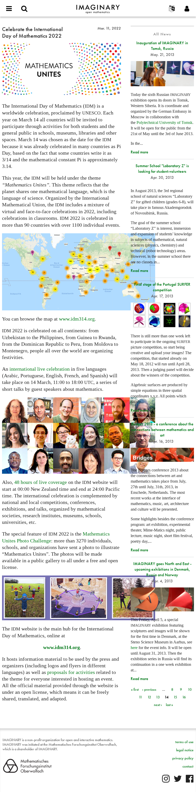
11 (140, 697)
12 (149, 697)
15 (175, 697)
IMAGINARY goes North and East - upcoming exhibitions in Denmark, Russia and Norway (162, 569)
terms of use (184, 742)
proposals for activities (71, 672)
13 (158, 697)
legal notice (184, 750)
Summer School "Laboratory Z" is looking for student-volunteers (162, 168)
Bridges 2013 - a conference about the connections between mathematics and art (162, 429)
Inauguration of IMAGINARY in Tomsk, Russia (162, 45)
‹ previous (149, 689)
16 (184, 697)
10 (190, 689)
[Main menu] (9, 9)
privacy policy (182, 758)
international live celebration (39, 369)
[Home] (98, 7)
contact (187, 766)
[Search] (24, 9)
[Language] (171, 9)
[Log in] (187, 9)
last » (169, 704)
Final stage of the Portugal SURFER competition (162, 287)
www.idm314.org (77, 319)
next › (158, 704)
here (134, 647)
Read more (139, 152)
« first (135, 689)
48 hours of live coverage (40, 482)
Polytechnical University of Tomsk (164, 122)
